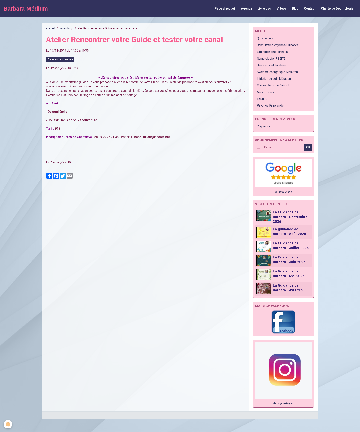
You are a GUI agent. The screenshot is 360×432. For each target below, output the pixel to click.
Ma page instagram (283, 403)
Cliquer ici (263, 126)
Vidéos (281, 8)
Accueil (50, 28)
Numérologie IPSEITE (271, 58)
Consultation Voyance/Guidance (277, 45)
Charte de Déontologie (337, 8)
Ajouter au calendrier (61, 59)
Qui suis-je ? (265, 38)
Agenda (246, 8)
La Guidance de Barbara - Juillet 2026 (291, 245)
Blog (295, 8)
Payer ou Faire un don (271, 105)
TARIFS (262, 99)
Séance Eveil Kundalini (271, 65)
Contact (309, 8)
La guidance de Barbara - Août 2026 (289, 231)
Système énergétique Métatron (277, 72)
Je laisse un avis (283, 191)
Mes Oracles (265, 92)
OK (308, 147)
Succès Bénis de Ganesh (273, 85)
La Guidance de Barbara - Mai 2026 (288, 273)
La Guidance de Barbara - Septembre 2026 (290, 217)
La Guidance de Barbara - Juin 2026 (289, 259)
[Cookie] (8, 424)
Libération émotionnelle (272, 52)
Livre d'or (264, 8)
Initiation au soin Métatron (274, 78)
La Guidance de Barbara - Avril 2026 (289, 287)
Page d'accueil (225, 8)
